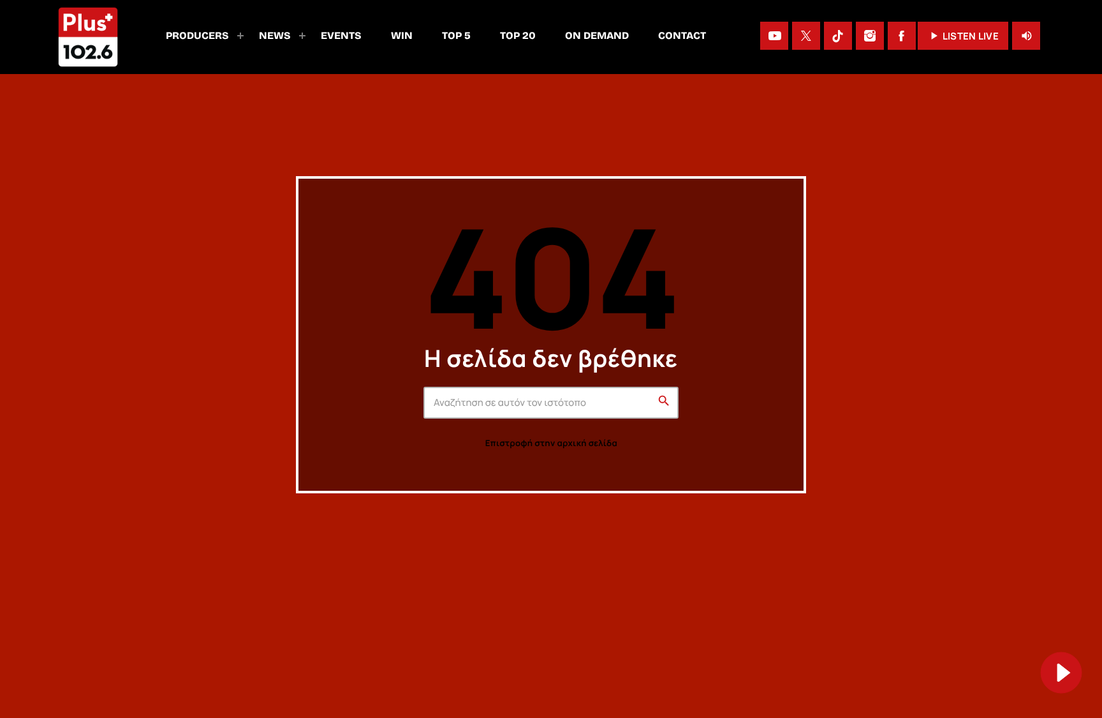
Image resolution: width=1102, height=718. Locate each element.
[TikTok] (838, 36)
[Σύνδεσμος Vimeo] (88, 36)
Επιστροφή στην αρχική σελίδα (551, 443)
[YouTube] (774, 36)
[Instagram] (870, 36)
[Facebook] (902, 36)
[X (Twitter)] (806, 36)
